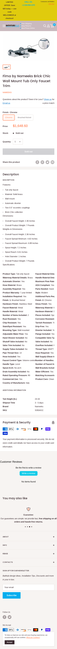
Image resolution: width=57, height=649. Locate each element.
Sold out (28, 151)
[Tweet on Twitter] (47, 162)
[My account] (48, 25)
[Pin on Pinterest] (42, 162)
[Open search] (44, 25)
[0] (52, 25)
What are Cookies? (33, 637)
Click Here (51, 4)
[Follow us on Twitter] (9, 617)
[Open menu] (4, 26)
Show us (48, 99)
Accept (9, 642)
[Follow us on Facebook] (4, 617)
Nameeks (7, 92)
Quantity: (7, 141)
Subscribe (12, 595)
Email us (6, 103)
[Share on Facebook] (37, 162)
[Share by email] (52, 162)
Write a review (28, 473)
